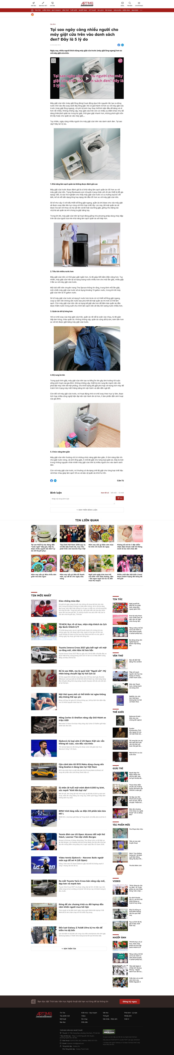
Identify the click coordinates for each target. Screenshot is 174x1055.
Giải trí (118, 768)
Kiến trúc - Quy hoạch (51, 10)
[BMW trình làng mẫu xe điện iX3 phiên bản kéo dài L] (44, 818)
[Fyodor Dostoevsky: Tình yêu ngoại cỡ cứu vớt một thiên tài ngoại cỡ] (120, 732)
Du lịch (101, 10)
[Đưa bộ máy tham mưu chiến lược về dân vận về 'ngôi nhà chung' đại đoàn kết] (120, 620)
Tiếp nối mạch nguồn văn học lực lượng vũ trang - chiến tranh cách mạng (135, 675)
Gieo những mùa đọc (69, 601)
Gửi (121, 498)
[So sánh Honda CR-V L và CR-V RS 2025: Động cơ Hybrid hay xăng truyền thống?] (120, 902)
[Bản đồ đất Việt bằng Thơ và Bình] (120, 664)
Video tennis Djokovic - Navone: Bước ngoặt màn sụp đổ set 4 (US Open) (81, 859)
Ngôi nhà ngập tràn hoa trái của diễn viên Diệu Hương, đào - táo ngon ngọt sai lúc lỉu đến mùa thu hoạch (101, 577)
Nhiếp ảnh (119, 937)
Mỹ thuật (92, 10)
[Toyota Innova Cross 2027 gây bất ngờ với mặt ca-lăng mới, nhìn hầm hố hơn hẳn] (44, 655)
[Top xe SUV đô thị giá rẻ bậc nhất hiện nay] (120, 926)
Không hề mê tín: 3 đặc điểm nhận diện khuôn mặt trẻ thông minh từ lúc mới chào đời (129, 547)
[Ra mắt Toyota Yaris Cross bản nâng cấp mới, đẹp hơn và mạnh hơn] (44, 888)
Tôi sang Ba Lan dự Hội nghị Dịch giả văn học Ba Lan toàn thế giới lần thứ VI (136, 744)
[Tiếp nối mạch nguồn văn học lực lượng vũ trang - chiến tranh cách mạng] (120, 676)
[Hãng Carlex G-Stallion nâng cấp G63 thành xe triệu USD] (44, 725)
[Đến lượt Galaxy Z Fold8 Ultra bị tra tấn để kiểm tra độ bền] (44, 935)
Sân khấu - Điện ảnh (122, 10)
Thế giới (73, 10)
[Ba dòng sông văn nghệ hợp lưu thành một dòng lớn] (120, 644)
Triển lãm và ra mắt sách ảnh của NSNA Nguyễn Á (136, 980)
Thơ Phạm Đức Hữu (136, 829)
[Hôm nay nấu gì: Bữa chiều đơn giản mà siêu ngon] (44, 563)
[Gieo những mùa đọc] (44, 608)
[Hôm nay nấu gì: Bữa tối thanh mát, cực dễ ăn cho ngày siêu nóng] (72, 563)
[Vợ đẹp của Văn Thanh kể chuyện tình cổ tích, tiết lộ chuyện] (120, 801)
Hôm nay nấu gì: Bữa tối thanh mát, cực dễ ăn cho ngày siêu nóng (72, 576)
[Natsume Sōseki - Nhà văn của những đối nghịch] (120, 720)
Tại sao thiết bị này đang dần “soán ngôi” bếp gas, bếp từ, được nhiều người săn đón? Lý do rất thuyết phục (43, 548)
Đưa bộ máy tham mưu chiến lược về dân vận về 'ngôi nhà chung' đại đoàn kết (135, 619)
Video (116, 881)
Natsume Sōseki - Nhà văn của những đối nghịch (135, 718)
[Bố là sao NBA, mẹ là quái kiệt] (44, 678)
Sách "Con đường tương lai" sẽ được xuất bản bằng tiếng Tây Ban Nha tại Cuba (135, 857)
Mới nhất (114, 493)
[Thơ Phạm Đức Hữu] (120, 833)
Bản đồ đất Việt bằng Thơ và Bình (135, 661)
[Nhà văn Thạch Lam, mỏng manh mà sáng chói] (120, 688)
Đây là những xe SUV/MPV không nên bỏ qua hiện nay (135, 912)
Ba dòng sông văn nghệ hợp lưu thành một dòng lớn (135, 642)
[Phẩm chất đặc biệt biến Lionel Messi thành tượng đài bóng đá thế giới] (130, 563)
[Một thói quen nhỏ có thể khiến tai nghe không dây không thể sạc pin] (44, 701)
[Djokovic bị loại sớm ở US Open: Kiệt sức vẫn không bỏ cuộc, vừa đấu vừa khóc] (44, 748)
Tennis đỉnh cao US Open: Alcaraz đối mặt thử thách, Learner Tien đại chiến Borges (82, 835)
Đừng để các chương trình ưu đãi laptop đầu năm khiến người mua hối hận (81, 905)
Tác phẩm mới (121, 824)
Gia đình (53, 24)
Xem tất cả (105, 493)
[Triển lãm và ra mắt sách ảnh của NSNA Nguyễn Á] (120, 982)
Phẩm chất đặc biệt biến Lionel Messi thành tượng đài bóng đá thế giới (129, 576)
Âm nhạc (108, 10)
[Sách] (120, 857)
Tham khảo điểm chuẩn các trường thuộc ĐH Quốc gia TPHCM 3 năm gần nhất (136, 788)
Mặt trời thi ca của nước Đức (135, 753)
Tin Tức (38, 10)
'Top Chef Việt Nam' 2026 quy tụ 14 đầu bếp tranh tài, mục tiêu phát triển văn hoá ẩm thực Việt (72, 547)
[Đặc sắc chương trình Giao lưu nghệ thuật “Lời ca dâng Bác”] (120, 813)
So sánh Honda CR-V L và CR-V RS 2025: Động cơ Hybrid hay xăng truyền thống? (135, 901)
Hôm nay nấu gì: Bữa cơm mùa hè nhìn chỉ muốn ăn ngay (101, 546)
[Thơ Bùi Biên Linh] (120, 869)
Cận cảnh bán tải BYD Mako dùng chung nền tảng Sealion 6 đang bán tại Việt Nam (81, 765)
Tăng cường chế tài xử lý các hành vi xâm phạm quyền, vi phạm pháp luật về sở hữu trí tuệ (136, 631)
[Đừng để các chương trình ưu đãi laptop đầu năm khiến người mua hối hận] (44, 911)
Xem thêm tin (70, 949)
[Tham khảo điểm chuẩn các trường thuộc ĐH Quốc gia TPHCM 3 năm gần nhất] (120, 789)
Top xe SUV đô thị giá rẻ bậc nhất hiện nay (135, 923)
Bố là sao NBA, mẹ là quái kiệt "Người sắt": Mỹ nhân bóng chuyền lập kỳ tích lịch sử (82, 672)
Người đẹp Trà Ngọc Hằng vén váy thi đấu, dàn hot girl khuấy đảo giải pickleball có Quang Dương (135, 777)
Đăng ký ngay (130, 1001)
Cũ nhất (121, 493)
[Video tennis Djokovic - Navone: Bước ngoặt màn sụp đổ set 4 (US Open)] (44, 865)
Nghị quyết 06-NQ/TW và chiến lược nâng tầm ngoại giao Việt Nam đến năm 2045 (135, 608)
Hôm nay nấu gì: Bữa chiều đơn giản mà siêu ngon (43, 575)
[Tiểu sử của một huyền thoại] (120, 845)
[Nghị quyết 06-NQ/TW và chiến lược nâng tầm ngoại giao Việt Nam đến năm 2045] (120, 608)
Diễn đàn (84, 1022)
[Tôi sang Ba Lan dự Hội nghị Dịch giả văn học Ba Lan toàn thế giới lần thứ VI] (120, 745)
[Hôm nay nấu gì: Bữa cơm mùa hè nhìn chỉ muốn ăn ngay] (101, 533)
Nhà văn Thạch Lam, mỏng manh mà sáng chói (135, 686)
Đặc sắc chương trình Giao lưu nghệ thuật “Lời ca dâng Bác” (136, 811)
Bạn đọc (135, 10)
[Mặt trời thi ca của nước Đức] (120, 757)
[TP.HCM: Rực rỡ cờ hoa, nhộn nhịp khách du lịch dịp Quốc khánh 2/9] (44, 631)
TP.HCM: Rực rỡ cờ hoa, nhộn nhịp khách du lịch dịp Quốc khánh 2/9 (135, 944)
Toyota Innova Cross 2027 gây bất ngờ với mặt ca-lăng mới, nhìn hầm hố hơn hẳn (83, 648)
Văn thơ (65, 10)
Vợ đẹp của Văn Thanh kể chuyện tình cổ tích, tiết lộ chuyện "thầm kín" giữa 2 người (135, 800)
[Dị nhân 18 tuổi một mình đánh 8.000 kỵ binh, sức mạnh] (44, 795)
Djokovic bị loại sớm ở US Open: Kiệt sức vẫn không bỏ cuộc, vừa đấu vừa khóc (81, 742)
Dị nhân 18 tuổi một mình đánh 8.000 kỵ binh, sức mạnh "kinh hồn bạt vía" (82, 789)
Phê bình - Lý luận (130, 1013)
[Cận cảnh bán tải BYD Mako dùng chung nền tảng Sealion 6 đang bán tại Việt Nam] (44, 771)
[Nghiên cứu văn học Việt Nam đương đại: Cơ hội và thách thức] (120, 700)
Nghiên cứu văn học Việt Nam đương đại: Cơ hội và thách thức (135, 699)
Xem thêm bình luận (88, 510)
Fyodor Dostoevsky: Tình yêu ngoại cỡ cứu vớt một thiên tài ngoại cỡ (135, 732)
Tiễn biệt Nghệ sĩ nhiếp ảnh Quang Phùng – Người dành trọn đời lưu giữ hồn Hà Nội (135, 969)
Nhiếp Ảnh (83, 10)
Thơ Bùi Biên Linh (135, 865)
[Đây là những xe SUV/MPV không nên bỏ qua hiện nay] (120, 914)
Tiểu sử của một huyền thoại (134, 842)
